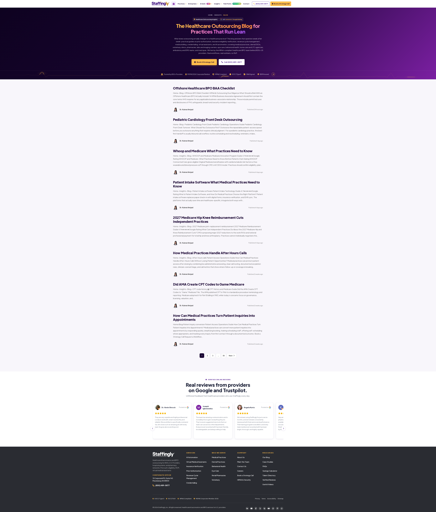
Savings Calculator (270, 471)
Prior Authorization (193, 471)
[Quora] (264, 508)
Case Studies (268, 462)
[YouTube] (251, 508)
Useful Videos (268, 484)
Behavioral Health (218, 466)
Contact (246, 4)
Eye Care (215, 471)
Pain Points (232, 4)
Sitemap (280, 498)
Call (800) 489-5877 (233, 62)
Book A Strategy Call (205, 62)
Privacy (257, 498)
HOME (210, 15)
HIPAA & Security (244, 480)
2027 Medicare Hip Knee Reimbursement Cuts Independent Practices (208, 219)
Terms (263, 498)
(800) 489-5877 (262, 4)
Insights (217, 4)
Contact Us (241, 466)
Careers (240, 471)
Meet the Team (243, 462)
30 (224, 356)
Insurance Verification (194, 466)
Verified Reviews (269, 480)
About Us (241, 457)
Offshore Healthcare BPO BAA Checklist (204, 88)
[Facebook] (256, 508)
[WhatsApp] (281, 508)
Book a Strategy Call (282, 4)
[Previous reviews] (152, 428)
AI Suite (205, 4)
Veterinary (216, 480)
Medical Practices (219, 457)
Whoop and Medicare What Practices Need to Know (213, 151)
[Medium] (268, 508)
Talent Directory (269, 475)
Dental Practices (218, 462)
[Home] (174, 4)
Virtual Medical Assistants (196, 462)
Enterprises (192, 4)
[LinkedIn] (247, 508)
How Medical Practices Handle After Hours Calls (210, 253)
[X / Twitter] (260, 508)
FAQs (265, 466)
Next (231, 356)
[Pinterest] (277, 508)
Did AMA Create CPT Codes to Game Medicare (208, 284)
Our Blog (266, 457)
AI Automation (192, 457)
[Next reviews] (283, 428)
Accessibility (271, 498)
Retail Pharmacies (219, 475)
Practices (181, 4)
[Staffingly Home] (167, 454)
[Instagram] (273, 508)
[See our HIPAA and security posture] (273, 74)
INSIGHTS (218, 15)
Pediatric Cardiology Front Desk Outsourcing (207, 120)
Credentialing (191, 483)
